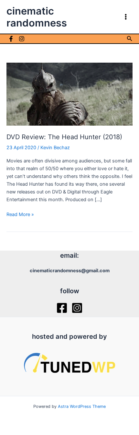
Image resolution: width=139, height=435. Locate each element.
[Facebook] (11, 38)
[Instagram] (21, 38)
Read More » (20, 214)
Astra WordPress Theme (82, 406)
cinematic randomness (36, 17)
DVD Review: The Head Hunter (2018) (64, 137)
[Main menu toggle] (126, 17)
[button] (130, 39)
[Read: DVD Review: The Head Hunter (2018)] (69, 94)
